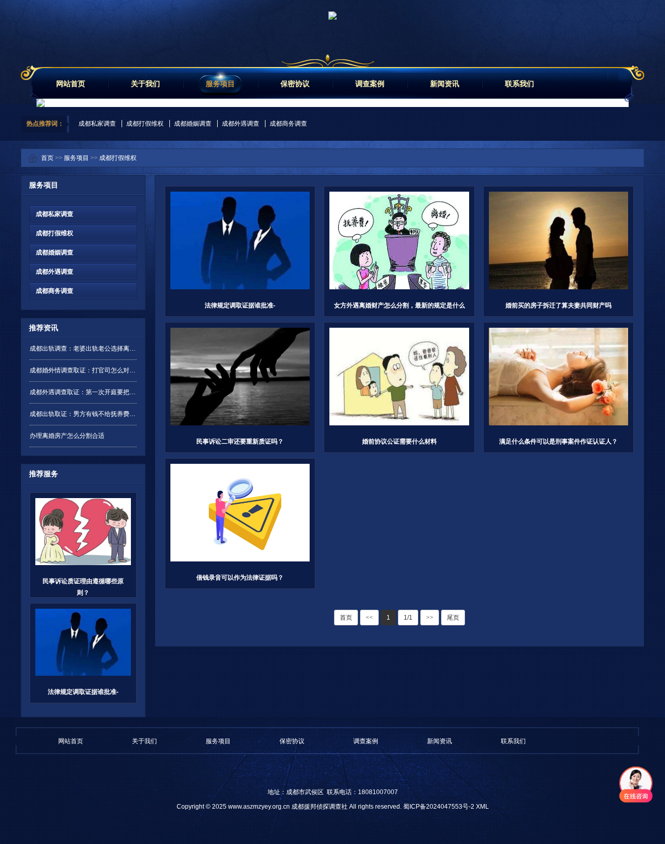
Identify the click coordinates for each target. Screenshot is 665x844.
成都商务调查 (288, 123)
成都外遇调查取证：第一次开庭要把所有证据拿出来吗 (83, 392)
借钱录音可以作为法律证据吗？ (240, 577)
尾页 (453, 617)
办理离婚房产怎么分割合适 (67, 435)
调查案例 (369, 83)
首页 (47, 158)
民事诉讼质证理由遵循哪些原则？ (83, 587)
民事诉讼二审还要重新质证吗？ (240, 441)
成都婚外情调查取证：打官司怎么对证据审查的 (83, 370)
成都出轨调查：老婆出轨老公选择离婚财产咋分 (83, 348)
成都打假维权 (145, 123)
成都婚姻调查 (192, 123)
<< (369, 617)
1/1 (408, 617)
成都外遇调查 (240, 123)
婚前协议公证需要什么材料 (399, 441)
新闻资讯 (444, 83)
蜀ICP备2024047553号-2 (438, 806)
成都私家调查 (97, 123)
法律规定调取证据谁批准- (83, 691)
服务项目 (220, 83)
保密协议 (295, 83)
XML (482, 806)
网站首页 (70, 83)
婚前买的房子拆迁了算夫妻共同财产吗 (558, 305)
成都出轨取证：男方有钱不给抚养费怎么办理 (83, 414)
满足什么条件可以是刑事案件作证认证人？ (558, 441)
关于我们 (145, 83)
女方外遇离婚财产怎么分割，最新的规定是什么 (399, 305)
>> (429, 617)
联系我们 (519, 83)
